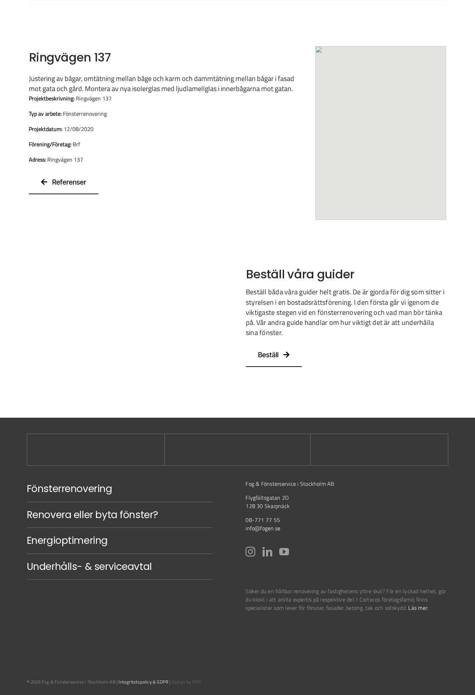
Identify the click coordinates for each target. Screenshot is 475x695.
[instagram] (250, 552)
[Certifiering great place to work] (328, 628)
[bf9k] (262, 628)
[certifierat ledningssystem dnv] (300, 628)
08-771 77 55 (262, 520)
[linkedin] (267, 552)
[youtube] (284, 552)
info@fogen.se (262, 528)
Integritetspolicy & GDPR (143, 681)
